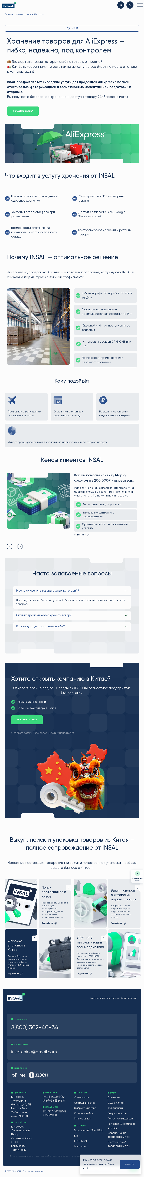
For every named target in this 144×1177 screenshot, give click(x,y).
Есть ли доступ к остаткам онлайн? (40, 626)
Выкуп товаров (116, 1113)
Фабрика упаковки (85, 1108)
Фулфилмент (114, 1108)
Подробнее (79, 537)
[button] (9, 546)
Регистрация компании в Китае (121, 1126)
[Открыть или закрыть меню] (138, 5)
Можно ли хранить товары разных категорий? (47, 590)
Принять (129, 1164)
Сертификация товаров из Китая (118, 1135)
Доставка (113, 1097)
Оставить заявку (23, 111)
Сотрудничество (84, 1102)
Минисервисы (82, 1118)
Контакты (80, 1150)
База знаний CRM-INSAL (85, 1132)
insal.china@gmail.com (34, 1051)
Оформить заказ (27, 720)
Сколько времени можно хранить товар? (43, 615)
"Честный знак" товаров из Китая (118, 1144)
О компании (81, 1097)
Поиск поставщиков (119, 1118)
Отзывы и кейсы (83, 1113)
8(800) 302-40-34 (34, 1027)
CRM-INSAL (80, 1144)
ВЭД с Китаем (116, 1102)
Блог (76, 1139)
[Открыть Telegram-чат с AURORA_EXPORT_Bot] (119, 5)
